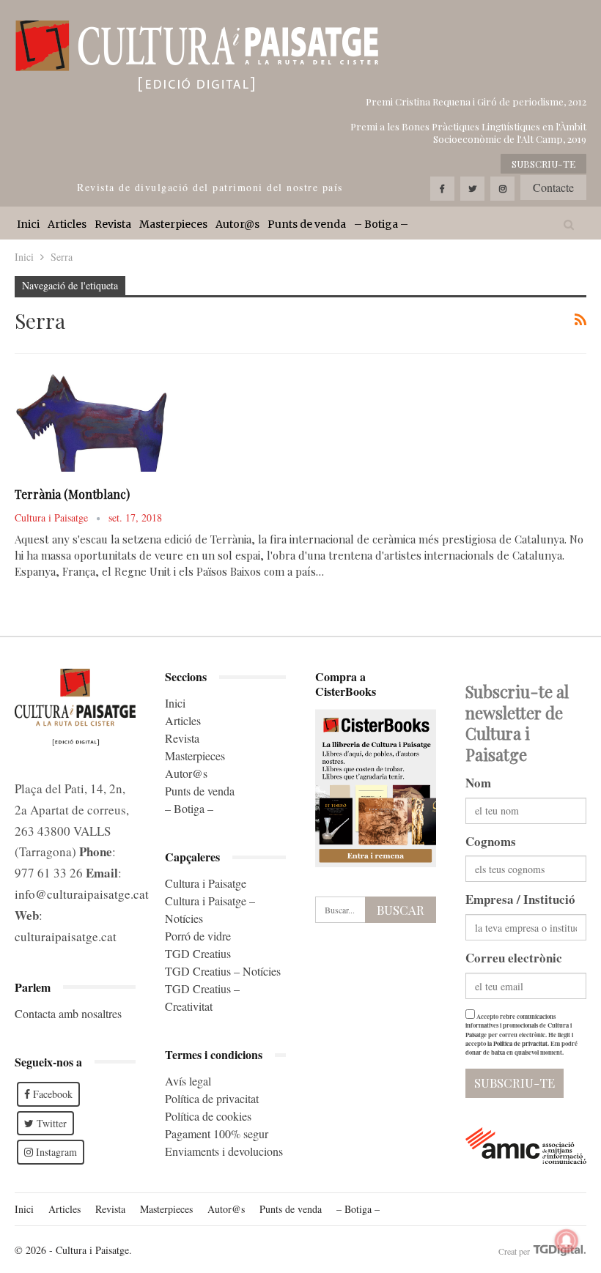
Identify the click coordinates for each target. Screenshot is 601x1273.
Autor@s (237, 224)
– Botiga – (381, 224)
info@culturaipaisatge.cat (82, 894)
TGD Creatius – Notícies (223, 971)
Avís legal (188, 1080)
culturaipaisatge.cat (66, 936)
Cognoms (490, 841)
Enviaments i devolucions (224, 1151)
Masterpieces (173, 224)
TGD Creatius (198, 953)
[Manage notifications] (566, 1240)
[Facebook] (442, 189)
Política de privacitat (212, 1098)
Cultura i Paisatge (205, 883)
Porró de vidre (198, 935)
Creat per (515, 1251)
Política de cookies (208, 1116)
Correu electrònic (513, 958)
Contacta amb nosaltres (68, 1013)
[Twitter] (472, 189)
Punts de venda (307, 224)
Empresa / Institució (520, 899)
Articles (67, 224)
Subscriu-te (543, 163)
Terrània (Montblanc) (72, 494)
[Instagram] (502, 189)
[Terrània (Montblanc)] (92, 422)
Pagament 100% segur (216, 1133)
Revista (113, 224)
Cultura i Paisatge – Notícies (210, 909)
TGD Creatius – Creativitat (202, 997)
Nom (478, 782)
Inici (28, 224)
